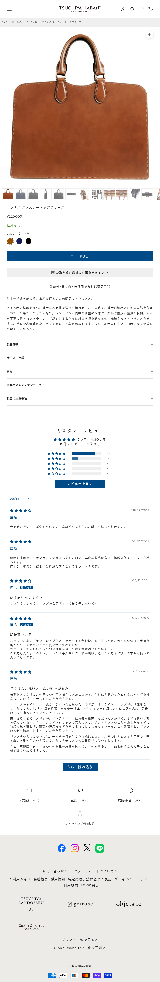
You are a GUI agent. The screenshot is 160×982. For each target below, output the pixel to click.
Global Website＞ (69, 948)
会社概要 (41, 879)
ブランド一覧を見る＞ (80, 940)
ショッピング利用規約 (80, 824)
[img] (21, 511)
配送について (80, 800)
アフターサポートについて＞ (94, 871)
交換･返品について (130, 800)
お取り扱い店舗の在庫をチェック (80, 272)
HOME (3, 22)
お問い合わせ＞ (55, 871)
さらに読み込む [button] (80, 767)
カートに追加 (80, 256)
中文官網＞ (97, 948)
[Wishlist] (141, 9)
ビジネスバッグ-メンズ (25, 22)
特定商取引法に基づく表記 (90, 879)
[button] (57, 453)
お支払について (29, 800)
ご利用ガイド (20, 879)
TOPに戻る (90, 885)
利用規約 (71, 885)
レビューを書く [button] (80, 484)
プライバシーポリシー (132, 879)
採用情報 (58, 879)
